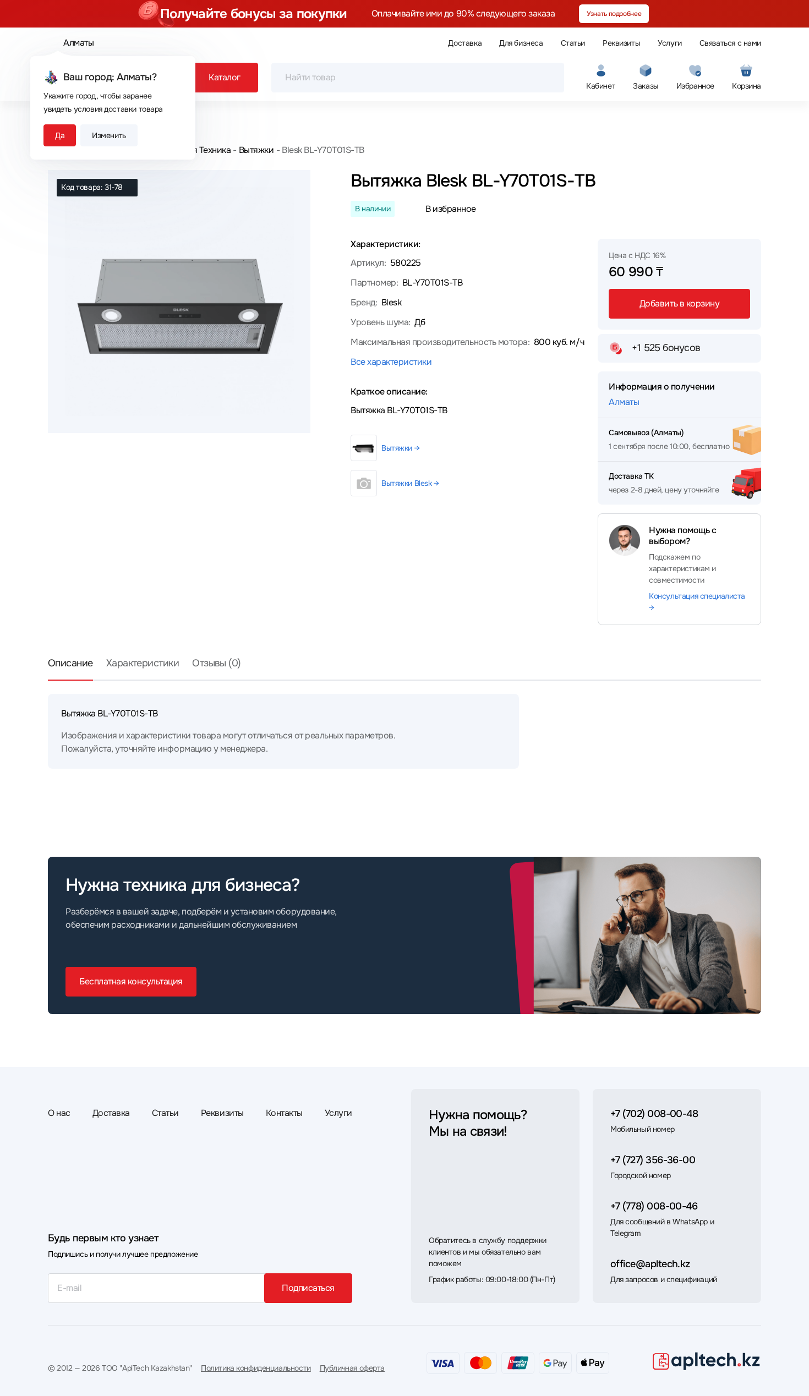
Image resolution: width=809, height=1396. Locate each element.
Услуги (669, 43)
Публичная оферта (352, 1368)
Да (59, 135)
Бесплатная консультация (131, 981)
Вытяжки (256, 150)
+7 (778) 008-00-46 (653, 1206)
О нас (59, 1113)
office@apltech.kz (650, 1264)
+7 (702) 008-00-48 (654, 1114)
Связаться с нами (730, 43)
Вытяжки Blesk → (410, 483)
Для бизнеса (521, 43)
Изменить (109, 135)
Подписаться (308, 1288)
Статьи (573, 43)
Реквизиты (621, 43)
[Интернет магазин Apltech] (706, 1361)
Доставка (465, 43)
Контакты (284, 1113)
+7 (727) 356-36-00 (652, 1160)
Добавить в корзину (679, 303)
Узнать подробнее (614, 13)
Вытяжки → (400, 448)
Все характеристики (391, 362)
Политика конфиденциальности (256, 1368)
